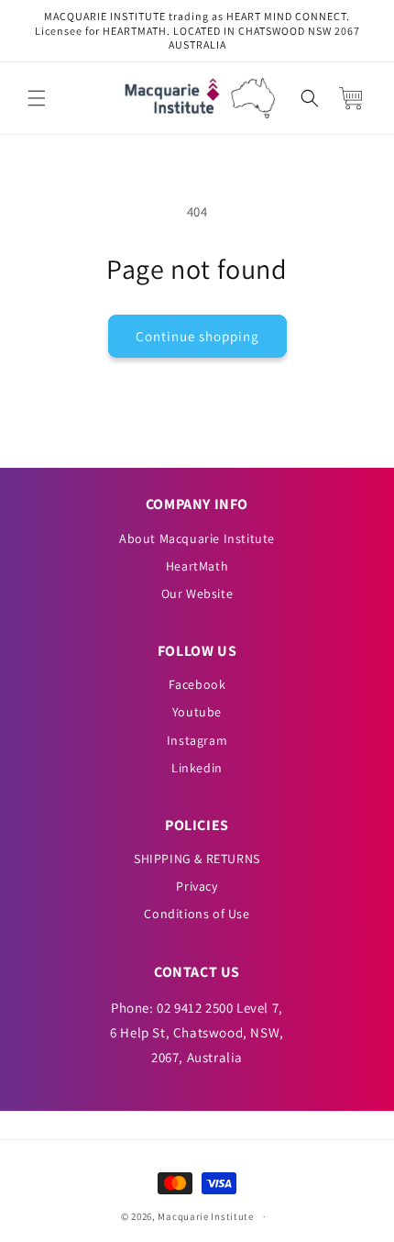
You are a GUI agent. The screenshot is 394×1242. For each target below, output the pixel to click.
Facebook (197, 684)
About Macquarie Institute (197, 538)
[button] (36, 98)
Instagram (197, 740)
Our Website (197, 593)
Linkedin (197, 768)
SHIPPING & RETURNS (197, 858)
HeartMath (197, 566)
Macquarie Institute (205, 1216)
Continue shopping (197, 336)
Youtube (197, 712)
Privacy (196, 886)
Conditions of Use (196, 913)
